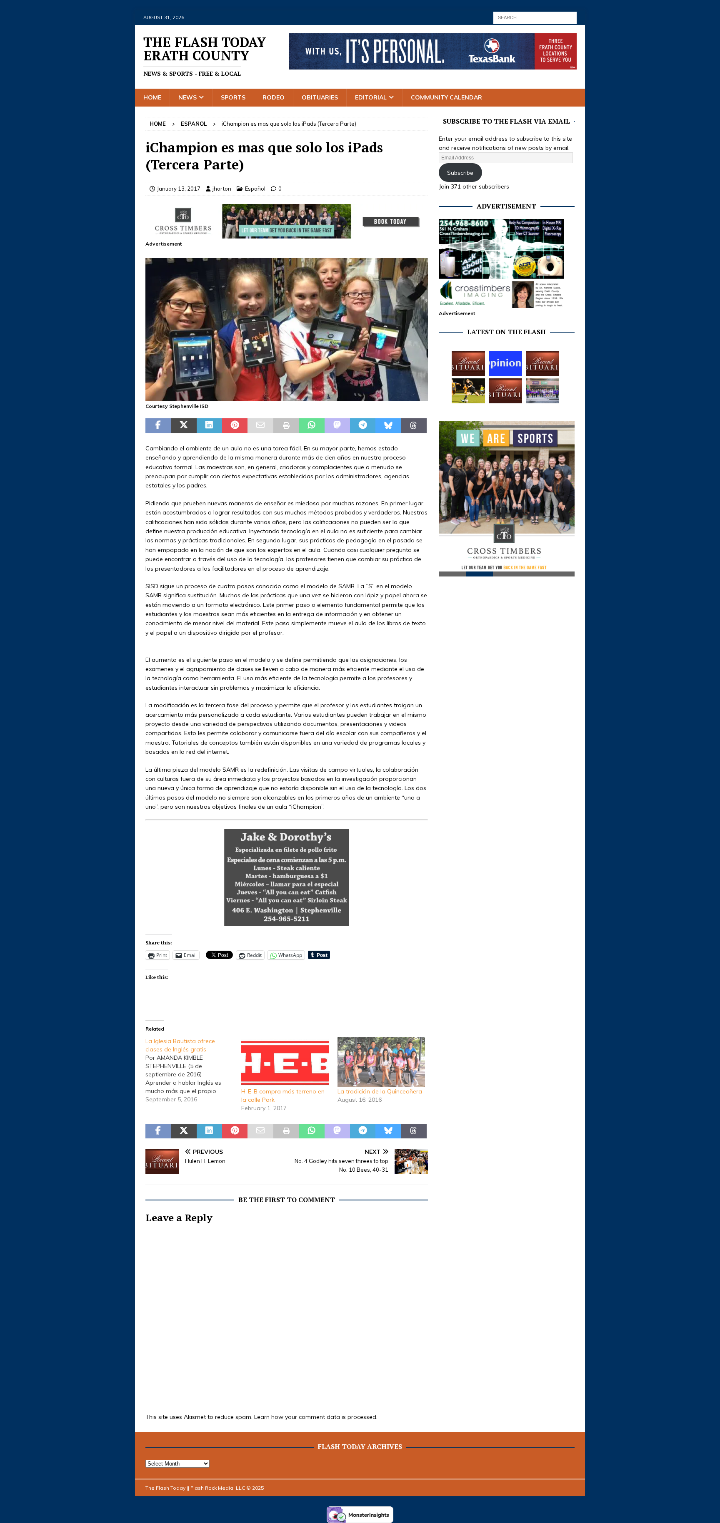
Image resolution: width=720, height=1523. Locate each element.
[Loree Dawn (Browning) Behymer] (505, 390)
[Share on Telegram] (362, 425)
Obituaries (320, 97)
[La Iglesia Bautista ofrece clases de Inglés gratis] (193, 1070)
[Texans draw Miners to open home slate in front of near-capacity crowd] (468, 390)
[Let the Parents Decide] (505, 363)
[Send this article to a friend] (260, 425)
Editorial (371, 97)
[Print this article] (286, 425)
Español (255, 188)
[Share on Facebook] (158, 425)
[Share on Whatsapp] (311, 425)
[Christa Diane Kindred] (468, 363)
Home (152, 97)
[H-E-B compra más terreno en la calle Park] (285, 1062)
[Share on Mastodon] (337, 425)
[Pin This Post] (235, 425)
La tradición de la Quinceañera (380, 1091)
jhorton (221, 188)
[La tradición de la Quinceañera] (381, 1062)
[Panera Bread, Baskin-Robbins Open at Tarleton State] (542, 390)
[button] (286, 329)
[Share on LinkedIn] (209, 425)
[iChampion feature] (286, 396)
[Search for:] (535, 17)
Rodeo (273, 97)
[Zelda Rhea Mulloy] (542, 363)
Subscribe (460, 172)
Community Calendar (446, 97)
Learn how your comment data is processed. (316, 1417)
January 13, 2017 (178, 188)
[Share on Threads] (414, 425)
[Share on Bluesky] (388, 425)
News (187, 97)
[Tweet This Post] (183, 425)
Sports (233, 97)
